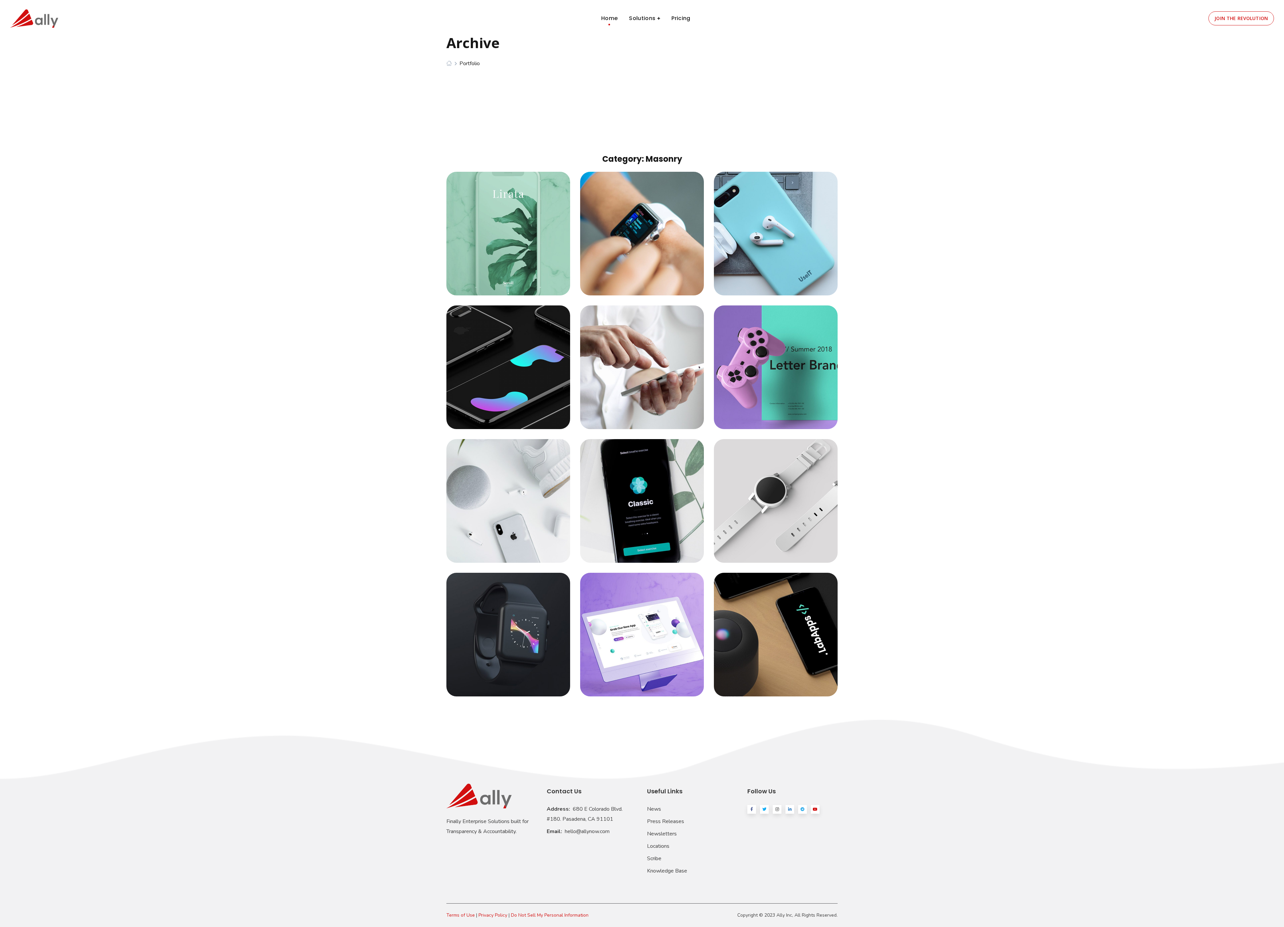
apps (629, 239)
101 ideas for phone (776, 628)
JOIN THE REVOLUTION (1241, 18)
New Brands (508, 495)
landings (649, 239)
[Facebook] (751, 809)
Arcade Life (776, 361)
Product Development (508, 227)
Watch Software (775, 495)
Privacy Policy (492, 915)
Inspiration (642, 495)
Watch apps (508, 628)
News (654, 809)
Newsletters (662, 833)
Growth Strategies (776, 227)
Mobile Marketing (508, 361)
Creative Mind (642, 361)
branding (494, 239)
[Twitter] (764, 809)
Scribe (654, 858)
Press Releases (665, 821)
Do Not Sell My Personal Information (549, 915)
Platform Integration (642, 227)
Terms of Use (460, 915)
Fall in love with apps (642, 628)
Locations (658, 846)
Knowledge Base (667, 871)
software (522, 239)
